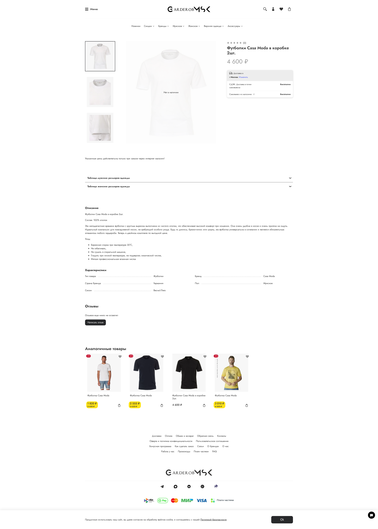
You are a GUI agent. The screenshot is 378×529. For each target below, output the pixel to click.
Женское (193, 26)
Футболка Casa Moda (98, 395)
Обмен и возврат (185, 436)
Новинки (135, 26)
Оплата (168, 436)
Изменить (243, 77)
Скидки (148, 26)
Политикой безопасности (213, 519)
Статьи (200, 446)
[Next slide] (100, 139)
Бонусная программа (160, 446)
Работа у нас (167, 451)
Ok (282, 519)
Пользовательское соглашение (212, 441)
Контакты (221, 436)
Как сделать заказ (184, 446)
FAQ (214, 451)
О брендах (213, 446)
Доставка (156, 436)
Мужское (177, 26)
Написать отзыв (95, 322)
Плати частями (201, 451)
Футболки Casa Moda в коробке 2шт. (188, 397)
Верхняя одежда (212, 26)
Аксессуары (234, 26)
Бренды (162, 26)
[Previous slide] (125, 92)
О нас (225, 446)
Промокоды (184, 451)
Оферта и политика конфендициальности (171, 441)
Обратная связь (205, 436)
